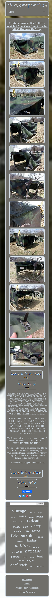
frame (31, 517)
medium (32, 557)
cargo (40, 512)
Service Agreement (27, 592)
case (14, 521)
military (23, 545)
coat (27, 569)
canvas (36, 530)
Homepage (27, 579)
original (31, 561)
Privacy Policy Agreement (27, 588)
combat (15, 556)
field (14, 535)
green (39, 516)
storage (40, 566)
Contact (27, 583)
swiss (22, 516)
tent (40, 556)
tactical (36, 547)
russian (32, 512)
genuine (18, 531)
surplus (28, 535)
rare (27, 530)
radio (40, 537)
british (33, 551)
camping (20, 541)
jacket (17, 551)
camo (16, 526)
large (32, 566)
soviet (13, 517)
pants (21, 560)
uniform (21, 522)
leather (31, 540)
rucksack (33, 520)
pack (25, 526)
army (36, 525)
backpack (18, 564)
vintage (19, 510)
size (25, 557)
